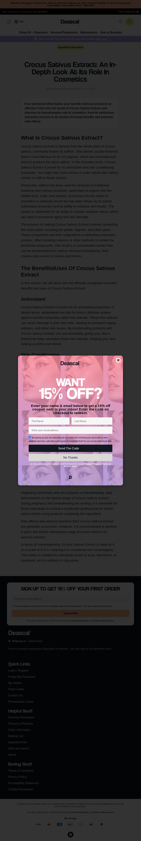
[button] (118, 360)
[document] (70, 420)
